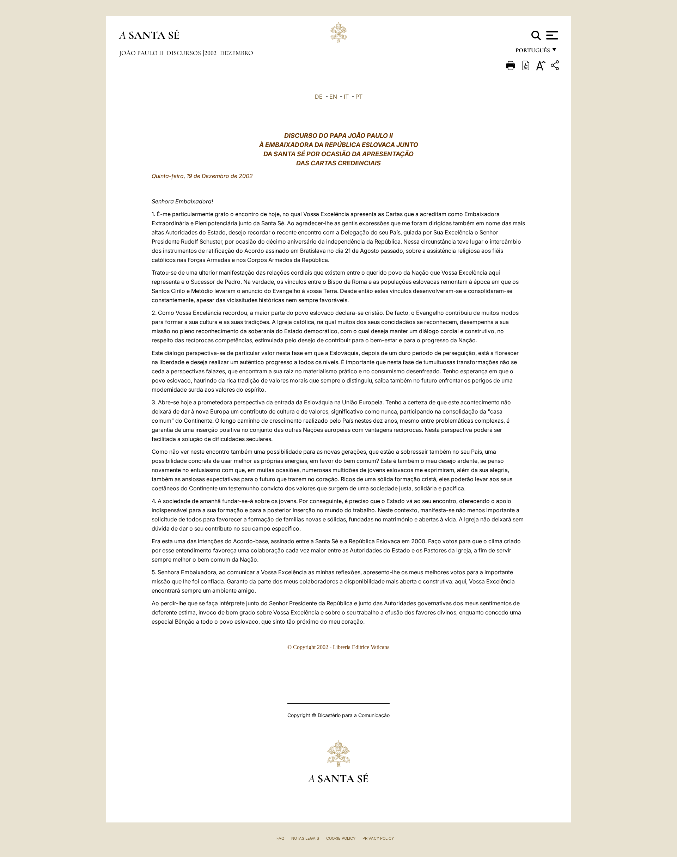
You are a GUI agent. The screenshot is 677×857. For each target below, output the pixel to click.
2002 (211, 53)
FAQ (280, 838)
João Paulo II (142, 53)
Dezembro (236, 53)
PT (358, 96)
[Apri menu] (551, 35)
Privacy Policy (378, 838)
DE (319, 96)
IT (346, 96)
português (532, 52)
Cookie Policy (340, 838)
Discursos (184, 53)
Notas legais (305, 838)
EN (333, 96)
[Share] (556, 66)
